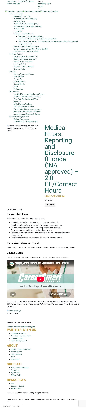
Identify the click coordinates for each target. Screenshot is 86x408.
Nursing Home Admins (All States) (26, 46)
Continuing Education (16, 14)
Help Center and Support (20, 368)
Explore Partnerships (21, 119)
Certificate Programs (16, 54)
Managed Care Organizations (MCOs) (27, 97)
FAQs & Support (19, 82)
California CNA (19, 29)
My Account (15, 373)
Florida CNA (18, 31)
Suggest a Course (17, 386)
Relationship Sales (20, 69)
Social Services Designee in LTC (25, 56)
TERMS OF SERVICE (29, 395)
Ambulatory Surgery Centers (24, 107)
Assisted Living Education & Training (27, 114)
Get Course (50, 205)
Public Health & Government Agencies (27, 109)
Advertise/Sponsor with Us (21, 336)
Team (16, 87)
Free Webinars (16, 354)
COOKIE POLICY (44, 395)
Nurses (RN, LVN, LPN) (22, 16)
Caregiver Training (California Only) (30, 36)
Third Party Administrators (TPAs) (26, 99)
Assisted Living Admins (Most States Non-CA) (31, 49)
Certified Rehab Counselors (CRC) (26, 24)
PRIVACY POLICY (13, 395)
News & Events (19, 84)
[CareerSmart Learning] (14, 11)
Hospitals (17, 102)
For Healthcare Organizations (19, 117)
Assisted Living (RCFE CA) (23, 34)
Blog (12, 383)
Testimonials (18, 89)
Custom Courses (17, 338)
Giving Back (15, 359)
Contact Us (18, 79)
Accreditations (19, 77)
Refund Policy (16, 375)
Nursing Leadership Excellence (25, 59)
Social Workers (19, 21)
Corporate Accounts (18, 333)
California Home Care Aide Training (26, 51)
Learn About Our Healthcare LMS (26, 122)
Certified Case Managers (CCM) (25, 19)
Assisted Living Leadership (24, 66)
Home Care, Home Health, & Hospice (27, 112)
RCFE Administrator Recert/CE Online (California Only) (37, 39)
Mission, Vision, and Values (24, 74)
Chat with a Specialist (19, 341)
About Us (12, 71)
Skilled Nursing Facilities (23, 104)
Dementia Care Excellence (23, 61)
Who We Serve (14, 91)
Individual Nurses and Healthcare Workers (29, 94)
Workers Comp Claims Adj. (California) (27, 26)
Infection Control (20, 64)
